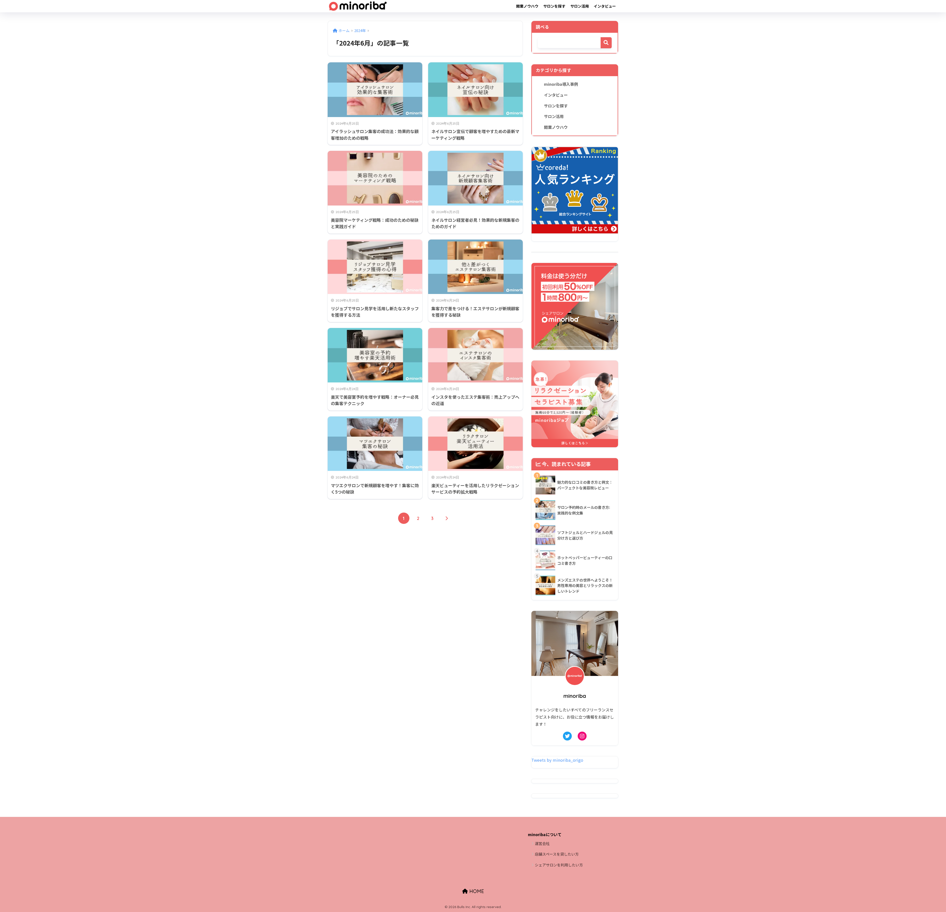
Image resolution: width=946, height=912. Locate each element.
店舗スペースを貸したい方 (557, 854)
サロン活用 (579, 6)
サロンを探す (554, 6)
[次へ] (446, 518)
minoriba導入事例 (561, 84)
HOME (476, 891)
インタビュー (605, 6)
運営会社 (542, 843)
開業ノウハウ (527, 6)
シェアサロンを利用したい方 (559, 864)
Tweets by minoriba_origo (557, 760)
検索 (606, 42)
